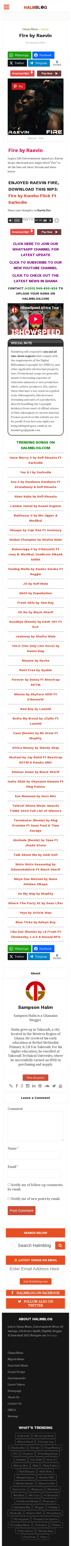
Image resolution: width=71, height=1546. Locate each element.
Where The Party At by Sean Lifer (35, 903)
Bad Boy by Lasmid (35, 709)
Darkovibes (19, 1447)
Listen (45, 29)
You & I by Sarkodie (35, 472)
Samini (54, 1507)
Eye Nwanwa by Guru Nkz (35, 796)
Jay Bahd (37, 1459)
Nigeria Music (16, 1359)
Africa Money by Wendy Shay (35, 748)
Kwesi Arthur (47, 1483)
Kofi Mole (46, 1471)
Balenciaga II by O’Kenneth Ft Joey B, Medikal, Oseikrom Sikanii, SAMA (35, 554)
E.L (16, 1453)
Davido (35, 1447)
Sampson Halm (37, 42)
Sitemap (52, 1335)
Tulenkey (41, 1525)
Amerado (24, 1436)
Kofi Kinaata (27, 1471)
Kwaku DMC (47, 1477)
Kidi (36, 1465)
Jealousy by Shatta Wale (36, 636)
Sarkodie (16, 1513)
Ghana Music (30, 29)
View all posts (35, 1077)
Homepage (14, 1391)
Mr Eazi (34, 1495)
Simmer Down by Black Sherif (35, 772)
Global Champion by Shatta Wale (35, 539)
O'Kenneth (51, 1495)
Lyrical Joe (19, 1489)
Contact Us (15, 1403)
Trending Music (20, 1525)
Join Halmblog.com (36, 1281)
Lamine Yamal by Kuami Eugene (35, 506)
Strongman (22, 1519)
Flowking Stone (48, 1453)
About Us (13, 1397)
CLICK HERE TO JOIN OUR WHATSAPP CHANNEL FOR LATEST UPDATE (35, 249)
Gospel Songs (16, 1372)
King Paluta (51, 1465)
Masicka (53, 1489)
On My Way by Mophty (35, 893)
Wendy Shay (46, 1531)
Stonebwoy (54, 1513)
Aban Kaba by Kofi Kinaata (35, 496)
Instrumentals (17, 1378)
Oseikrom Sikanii (28, 1501)
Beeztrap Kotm (44, 1436)
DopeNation (52, 1447)
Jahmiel (21, 1459)
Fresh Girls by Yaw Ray (35, 603)
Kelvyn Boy (21, 1465)
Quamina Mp (22, 1507)
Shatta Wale (34, 1513)
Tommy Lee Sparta (45, 1519)
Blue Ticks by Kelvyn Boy (36, 922)
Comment (15, 1109)
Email (13, 1166)
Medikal (19, 1495)
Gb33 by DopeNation (35, 593)
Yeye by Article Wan (35, 913)
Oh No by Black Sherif (35, 612)
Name (13, 1148)
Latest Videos (16, 1384)
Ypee (44, 1537)
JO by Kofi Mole (35, 583)
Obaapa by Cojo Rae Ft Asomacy (35, 530)
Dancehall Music (18, 1365)
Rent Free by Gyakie (35, 670)
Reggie (40, 1507)
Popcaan (49, 1501)
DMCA (12, 1410)
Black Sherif (25, 1442)
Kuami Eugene (26, 1477)
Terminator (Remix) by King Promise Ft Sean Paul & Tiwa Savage (35, 825)
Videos (57, 1525)
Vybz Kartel (26, 1531)
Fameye (28, 1453)
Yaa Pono (30, 1537)
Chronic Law (46, 1442)
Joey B (51, 1459)
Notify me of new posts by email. (35, 1198)
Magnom (37, 1489)
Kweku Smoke (25, 1483)
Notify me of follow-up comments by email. (35, 1186)
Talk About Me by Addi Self (35, 855)
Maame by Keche (35, 660)
